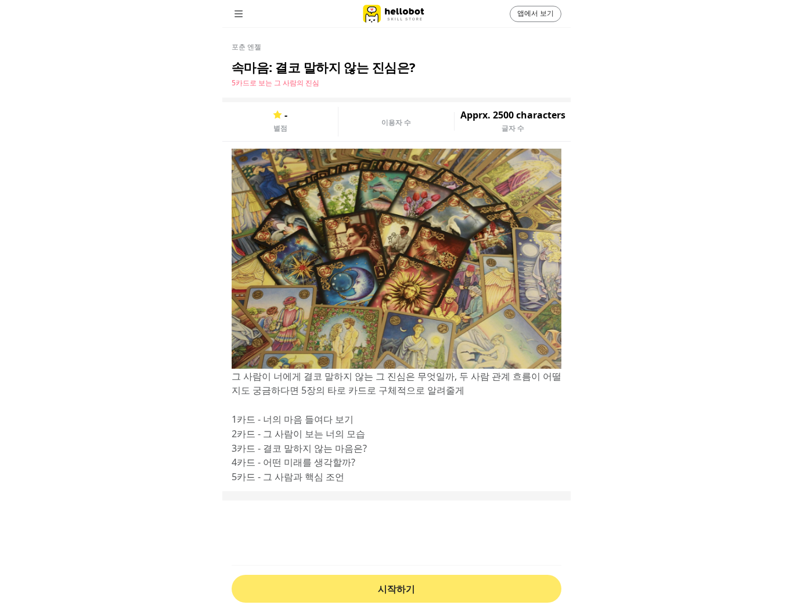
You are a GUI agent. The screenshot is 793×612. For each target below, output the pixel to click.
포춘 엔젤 (246, 47)
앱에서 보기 (535, 13)
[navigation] (255, 14)
